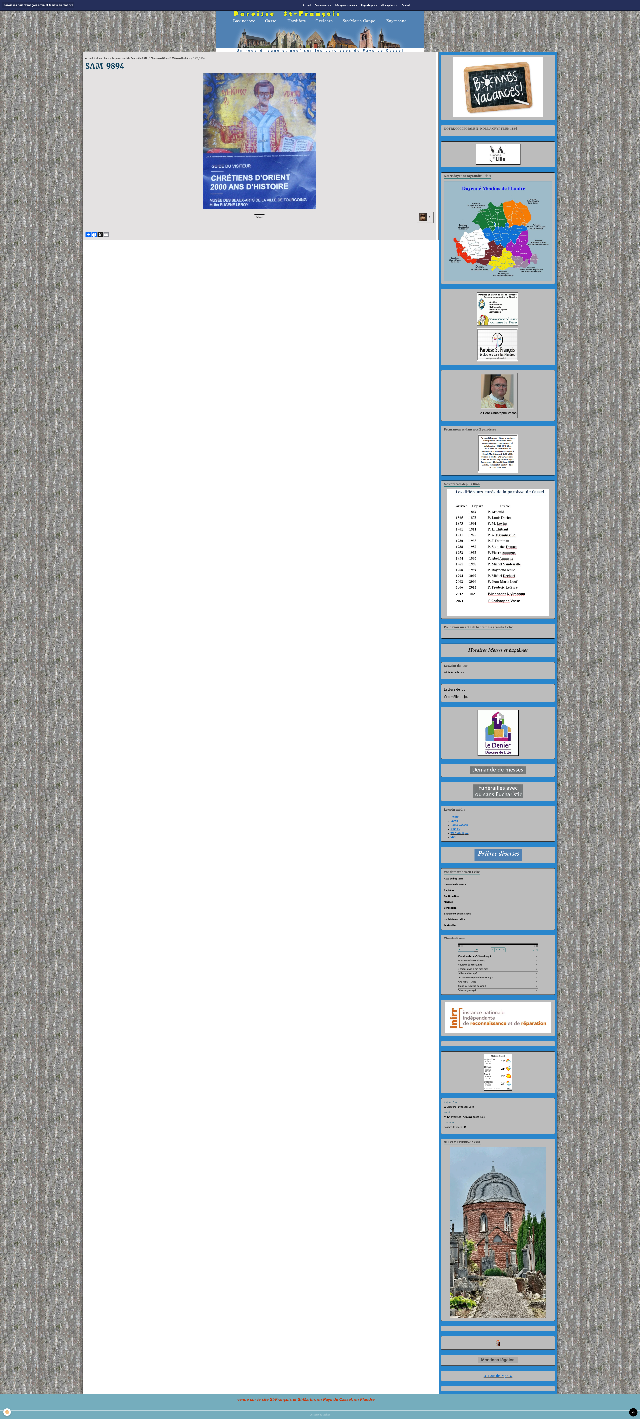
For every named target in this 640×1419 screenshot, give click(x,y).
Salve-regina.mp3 (467, 990)
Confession (450, 907)
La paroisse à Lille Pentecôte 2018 (130, 58)
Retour (259, 216)
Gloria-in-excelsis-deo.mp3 (472, 985)
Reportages (368, 5)
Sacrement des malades (457, 913)
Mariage (448, 901)
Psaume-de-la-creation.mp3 (472, 960)
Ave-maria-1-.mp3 (467, 981)
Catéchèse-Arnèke (454, 919)
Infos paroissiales (345, 5)
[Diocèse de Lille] (498, 153)
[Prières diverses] (498, 854)
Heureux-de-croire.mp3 (470, 964)
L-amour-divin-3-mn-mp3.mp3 (473, 968)
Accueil (307, 5)
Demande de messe (455, 884)
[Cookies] (7, 1412)
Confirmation (451, 895)
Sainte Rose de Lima (454, 672)
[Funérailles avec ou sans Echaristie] (498, 790)
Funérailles (450, 925)
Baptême (449, 890)
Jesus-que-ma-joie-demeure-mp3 (475, 977)
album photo (388, 5)
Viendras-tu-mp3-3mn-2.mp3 (474, 956)
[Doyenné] (498, 230)
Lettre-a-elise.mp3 (467, 973)
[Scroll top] (633, 1412)
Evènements (321, 5)
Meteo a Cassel (498, 1055)
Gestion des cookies (320, 1414)
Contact (406, 5)
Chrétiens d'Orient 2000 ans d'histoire (170, 58)
